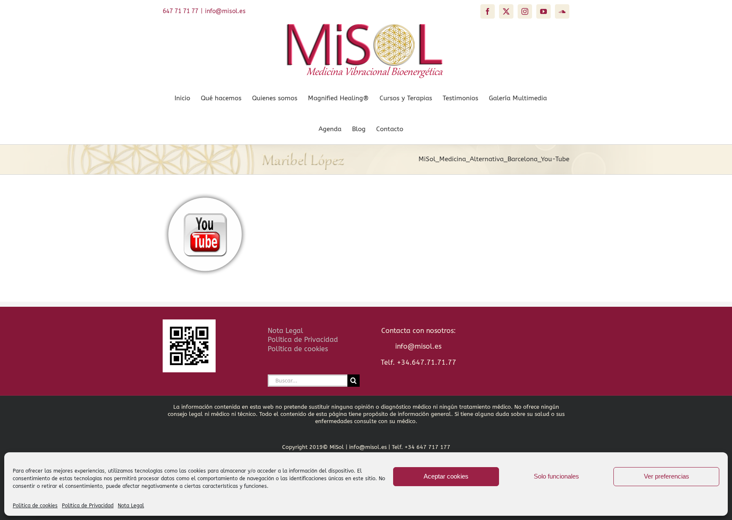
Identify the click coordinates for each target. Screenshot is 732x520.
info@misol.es (225, 11)
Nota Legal (131, 506)
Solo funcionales (556, 476)
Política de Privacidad (88, 506)
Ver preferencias (666, 476)
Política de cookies (298, 349)
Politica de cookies (35, 506)
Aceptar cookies (446, 476)
